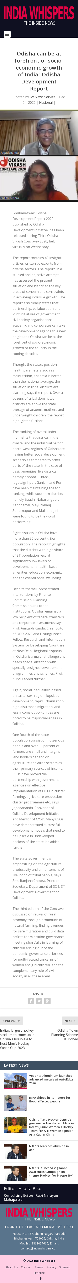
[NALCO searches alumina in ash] (15, 1151)
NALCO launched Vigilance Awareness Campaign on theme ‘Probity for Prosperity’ (51, 1171)
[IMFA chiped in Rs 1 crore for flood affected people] (15, 1103)
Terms (39, 1267)
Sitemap (64, 1267)
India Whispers (44, 1261)
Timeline (39, 1273)
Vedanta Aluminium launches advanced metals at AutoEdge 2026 (51, 1079)
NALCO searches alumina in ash (49, 1148)
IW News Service (42, 97)
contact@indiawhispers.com (39, 1248)
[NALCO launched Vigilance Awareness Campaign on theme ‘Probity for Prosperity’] (15, 1173)
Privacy (51, 1267)
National (46, 102)
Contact (26, 1267)
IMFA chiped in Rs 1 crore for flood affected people (49, 1099)
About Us (11, 1267)
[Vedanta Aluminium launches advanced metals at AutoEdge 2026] (15, 1081)
